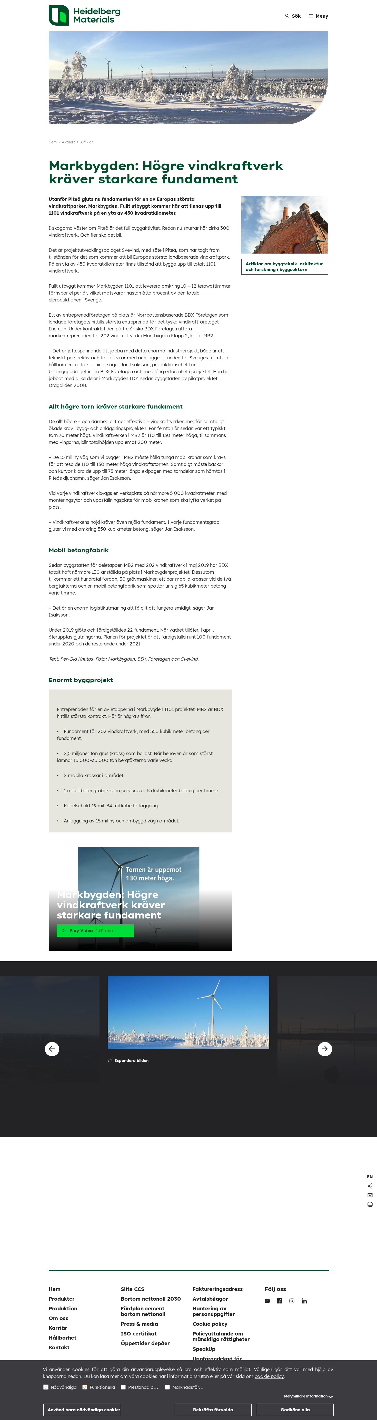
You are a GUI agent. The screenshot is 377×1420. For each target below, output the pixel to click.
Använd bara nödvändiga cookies (84, 1409)
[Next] (325, 1049)
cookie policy (269, 1376)
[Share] (370, 1185)
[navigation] (370, 1176)
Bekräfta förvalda (213, 1409)
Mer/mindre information (306, 1396)
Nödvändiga (64, 1387)
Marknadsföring (187, 1387)
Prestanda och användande (143, 1387)
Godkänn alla (295, 1409)
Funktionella (102, 1387)
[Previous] (52, 1049)
